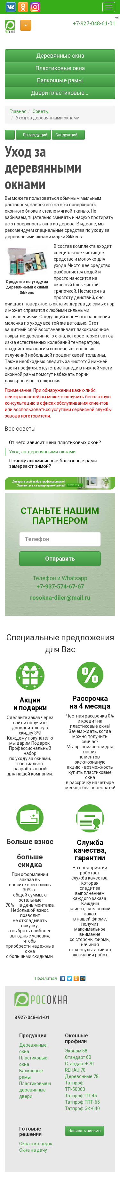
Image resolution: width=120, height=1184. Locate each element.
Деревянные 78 (82, 1076)
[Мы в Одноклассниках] (23, 7)
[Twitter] (69, 976)
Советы (41, 111)
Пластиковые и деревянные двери (35, 1090)
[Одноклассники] (76, 976)
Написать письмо (84, 1131)
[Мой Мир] (83, 976)
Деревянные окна (60, 55)
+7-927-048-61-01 (94, 23)
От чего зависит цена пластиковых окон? (55, 442)
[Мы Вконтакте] (11, 7)
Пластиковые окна (60, 68)
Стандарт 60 (78, 1057)
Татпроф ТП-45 (81, 1095)
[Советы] (10, 135)
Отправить (60, 558)
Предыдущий (34, 135)
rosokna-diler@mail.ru (60, 597)
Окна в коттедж (35, 1143)
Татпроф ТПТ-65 (82, 1102)
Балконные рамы (60, 80)
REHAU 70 (75, 1070)
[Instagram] (35, 7)
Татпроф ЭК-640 (82, 1108)
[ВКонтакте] (63, 976)
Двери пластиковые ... (60, 92)
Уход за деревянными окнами (42, 452)
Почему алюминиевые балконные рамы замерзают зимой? (53, 463)
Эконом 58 (76, 1050)
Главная (18, 111)
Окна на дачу (33, 1150)
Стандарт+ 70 (79, 1063)
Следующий (66, 135)
